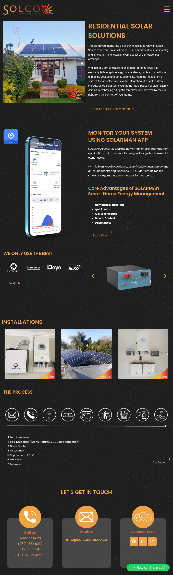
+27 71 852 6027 (30, 544)
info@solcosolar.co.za (86, 539)
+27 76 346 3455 (30, 555)
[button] (167, 9)
